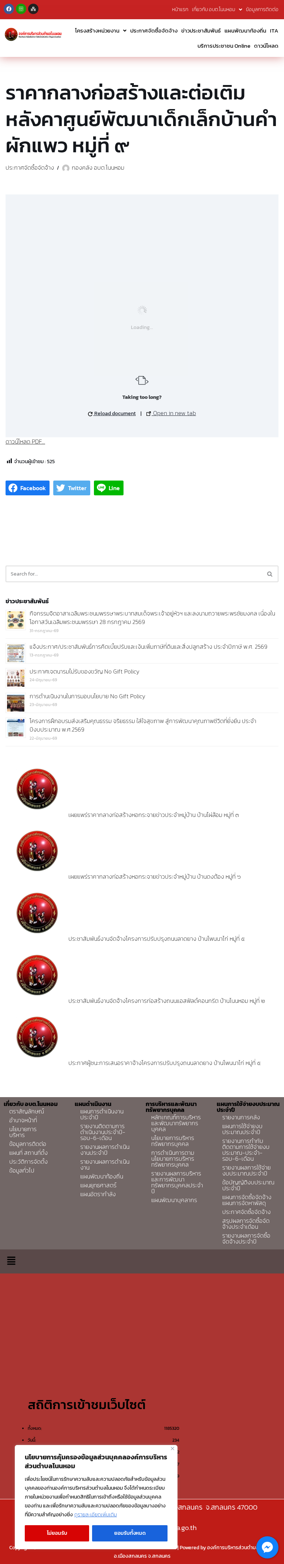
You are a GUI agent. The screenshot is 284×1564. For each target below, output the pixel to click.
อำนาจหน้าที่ (23, 1120)
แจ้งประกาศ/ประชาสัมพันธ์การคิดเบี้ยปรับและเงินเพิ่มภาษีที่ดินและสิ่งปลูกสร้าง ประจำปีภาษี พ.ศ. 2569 (148, 646)
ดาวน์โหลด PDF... (25, 441)
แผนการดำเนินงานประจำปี (102, 1114)
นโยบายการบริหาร (23, 1131)
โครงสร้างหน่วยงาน (97, 30)
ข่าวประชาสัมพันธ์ (201, 30)
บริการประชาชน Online (223, 45)
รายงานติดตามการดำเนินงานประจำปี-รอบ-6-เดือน (102, 1132)
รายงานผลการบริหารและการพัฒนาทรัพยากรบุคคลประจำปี (177, 1182)
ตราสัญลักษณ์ (26, 1111)
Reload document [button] (114, 413)
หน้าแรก (180, 9)
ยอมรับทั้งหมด (130, 1533)
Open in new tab (174, 413)
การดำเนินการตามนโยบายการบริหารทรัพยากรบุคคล (172, 1158)
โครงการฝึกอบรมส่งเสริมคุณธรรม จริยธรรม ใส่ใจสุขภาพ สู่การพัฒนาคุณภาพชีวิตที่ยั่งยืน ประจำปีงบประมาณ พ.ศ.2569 (143, 725)
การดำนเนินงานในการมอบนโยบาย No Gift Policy (87, 696)
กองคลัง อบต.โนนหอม (98, 167)
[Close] (172, 1448)
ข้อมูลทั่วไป (21, 1170)
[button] (11, 1261)
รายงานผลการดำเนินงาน (104, 1164)
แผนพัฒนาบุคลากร (174, 1199)
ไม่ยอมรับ (57, 1533)
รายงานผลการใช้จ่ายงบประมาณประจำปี (246, 1170)
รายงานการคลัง (241, 1117)
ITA (274, 30)
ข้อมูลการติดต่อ (262, 9)
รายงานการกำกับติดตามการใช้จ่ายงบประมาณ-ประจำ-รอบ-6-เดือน (246, 1149)
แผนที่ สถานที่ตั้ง (28, 1152)
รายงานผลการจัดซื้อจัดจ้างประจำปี (246, 1238)
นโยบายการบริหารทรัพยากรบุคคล (172, 1140)
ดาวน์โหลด (266, 45)
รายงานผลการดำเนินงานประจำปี (104, 1149)
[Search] (270, 574)
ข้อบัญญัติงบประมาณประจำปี (248, 1185)
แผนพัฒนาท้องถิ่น (245, 30)
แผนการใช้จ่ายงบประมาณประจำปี (242, 1129)
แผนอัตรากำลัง (98, 1194)
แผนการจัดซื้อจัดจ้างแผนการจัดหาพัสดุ (246, 1199)
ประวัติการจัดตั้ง (28, 1161)
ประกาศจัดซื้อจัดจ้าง (154, 30)
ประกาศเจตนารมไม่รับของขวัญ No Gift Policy (84, 671)
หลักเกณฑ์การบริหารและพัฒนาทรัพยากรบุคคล (176, 1123)
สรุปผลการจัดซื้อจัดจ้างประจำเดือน (246, 1223)
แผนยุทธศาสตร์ (98, 1185)
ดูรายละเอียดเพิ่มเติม (95, 1515)
